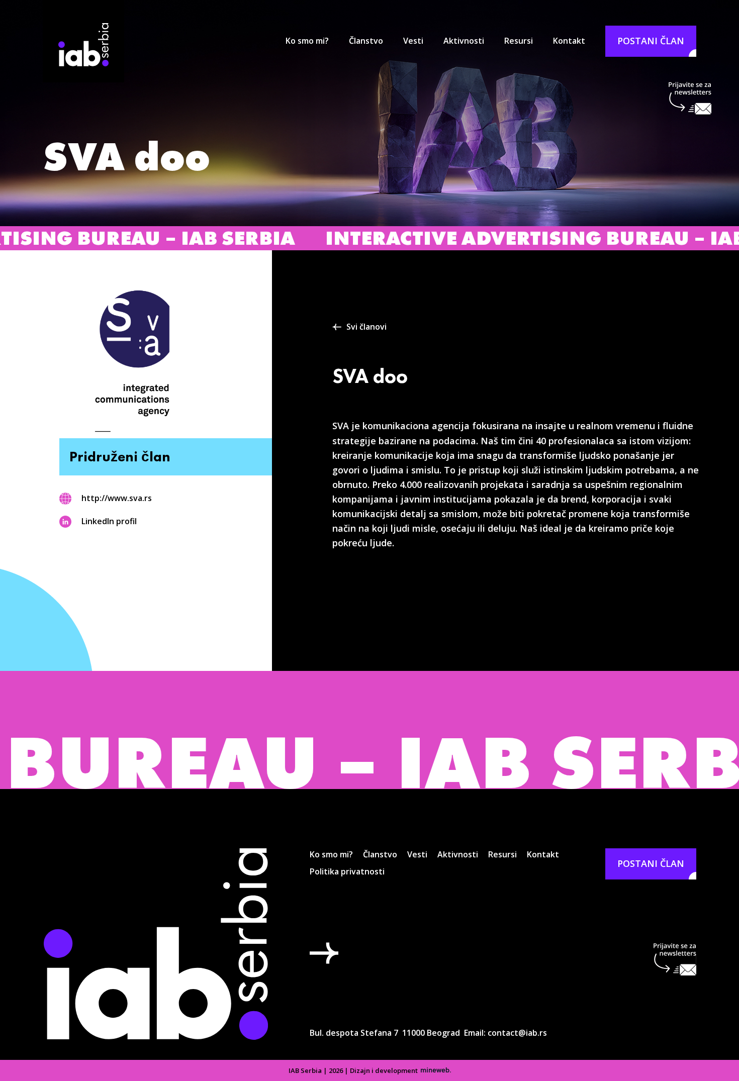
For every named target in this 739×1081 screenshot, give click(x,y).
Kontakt (569, 40)
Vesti (413, 40)
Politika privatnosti (347, 871)
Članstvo (366, 40)
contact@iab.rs (517, 1032)
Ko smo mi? (307, 40)
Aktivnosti (463, 40)
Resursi (518, 40)
